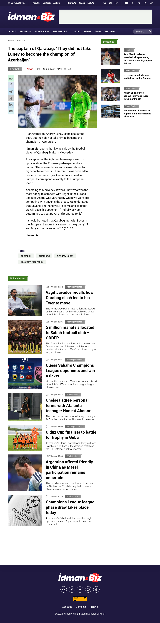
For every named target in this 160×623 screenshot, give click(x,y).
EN (110, 2)
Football (14, 69)
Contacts (47, 3)
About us (36, 3)
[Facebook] (132, 2)
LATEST (12, 31)
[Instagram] (145, 2)
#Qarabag (44, 255)
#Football (26, 255)
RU (116, 2)
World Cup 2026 (105, 31)
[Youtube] (126, 2)
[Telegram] (139, 2)
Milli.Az (91, 3)
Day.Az (82, 3)
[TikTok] (151, 2)
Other (87, 31)
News (30, 69)
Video (77, 31)
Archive (56, 3)
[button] (10, 78)
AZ (104, 2)
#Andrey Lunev (65, 255)
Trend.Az (72, 3)
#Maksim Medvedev (32, 261)
